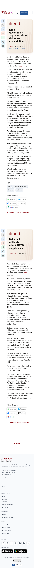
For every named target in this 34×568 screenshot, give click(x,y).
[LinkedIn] (24, 543)
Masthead (4, 499)
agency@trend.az (6, 477)
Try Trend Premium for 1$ (19, 213)
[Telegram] (20, 543)
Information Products (8, 517)
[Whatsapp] (3, 543)
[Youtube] (15, 543)
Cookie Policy (5, 533)
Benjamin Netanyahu (20, 186)
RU (20, 565)
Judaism (19, 190)
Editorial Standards (7, 504)
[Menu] (31, 13)
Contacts (4, 502)
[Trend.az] (7, 12)
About (3, 496)
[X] (11, 543)
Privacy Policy (6, 527)
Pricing (4, 514)
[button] (3, 21)
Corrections (5, 507)
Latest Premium (6, 489)
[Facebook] (7, 543)
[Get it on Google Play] (20, 551)
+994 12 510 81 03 (6, 475)
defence (10, 190)
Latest (3, 486)
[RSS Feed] (28, 543)
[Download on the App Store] (7, 551)
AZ (17, 565)
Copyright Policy (6, 530)
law (9, 186)
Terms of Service (6, 525)
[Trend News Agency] (7, 459)
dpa (20, 66)
